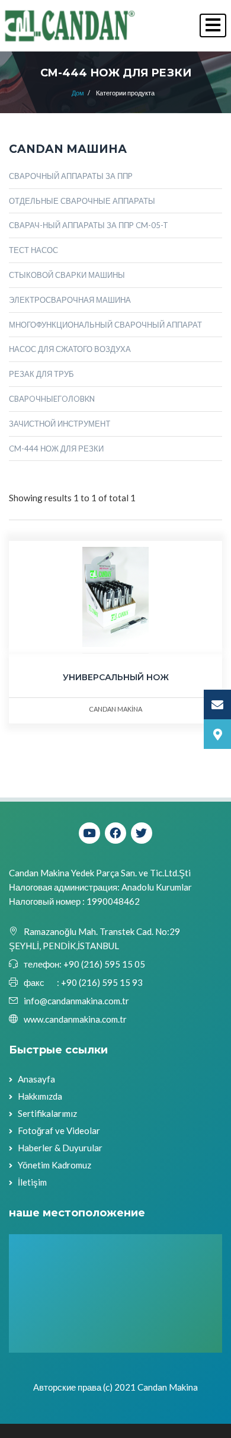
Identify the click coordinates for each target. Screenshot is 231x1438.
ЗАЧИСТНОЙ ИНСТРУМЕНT (60, 423)
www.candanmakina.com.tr (75, 1019)
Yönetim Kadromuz (54, 1165)
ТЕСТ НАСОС (33, 250)
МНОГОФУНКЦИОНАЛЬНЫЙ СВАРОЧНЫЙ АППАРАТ (105, 324)
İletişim (32, 1182)
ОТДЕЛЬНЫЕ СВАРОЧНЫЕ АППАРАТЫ (82, 201)
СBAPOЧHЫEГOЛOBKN (52, 398)
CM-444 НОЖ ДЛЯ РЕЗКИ (56, 448)
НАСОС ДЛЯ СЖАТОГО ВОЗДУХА (70, 349)
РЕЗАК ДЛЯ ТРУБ (41, 374)
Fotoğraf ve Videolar (59, 1130)
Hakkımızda (40, 1096)
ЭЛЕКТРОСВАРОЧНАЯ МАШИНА (70, 300)
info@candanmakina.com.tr (76, 1000)
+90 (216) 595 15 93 (102, 982)
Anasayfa (36, 1079)
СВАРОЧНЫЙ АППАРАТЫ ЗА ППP (71, 176)
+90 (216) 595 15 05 (103, 964)
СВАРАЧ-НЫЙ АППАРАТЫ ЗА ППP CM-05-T (88, 225)
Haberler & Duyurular (60, 1147)
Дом (78, 93)
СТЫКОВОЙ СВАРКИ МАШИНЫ (67, 275)
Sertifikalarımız (47, 1113)
